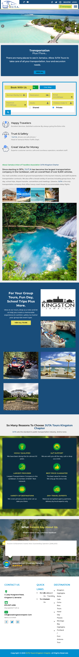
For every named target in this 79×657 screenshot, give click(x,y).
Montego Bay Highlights (59, 624)
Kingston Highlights (59, 591)
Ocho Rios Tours (59, 605)
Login (74, 2)
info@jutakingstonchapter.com (15, 615)
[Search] (8, 112)
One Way (47, 87)
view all (39, 72)
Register (67, 2)
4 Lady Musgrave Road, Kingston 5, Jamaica (14, 596)
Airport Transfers (47, 594)
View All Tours (21, 322)
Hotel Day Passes (59, 615)
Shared (36, 107)
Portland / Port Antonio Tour (59, 636)
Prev (2, 26)
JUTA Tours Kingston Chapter (38, 653)
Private (59, 107)
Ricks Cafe (59, 598)
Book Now (58, 305)
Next (76, 26)
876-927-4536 (10, 605)
